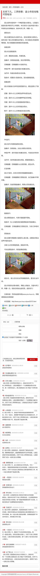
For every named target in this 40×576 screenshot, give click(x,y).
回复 (35, 366)
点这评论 (34, 18)
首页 (10, 7)
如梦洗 (7, 448)
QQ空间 (12, 305)
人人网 (31, 305)
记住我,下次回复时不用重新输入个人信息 (16, 337)
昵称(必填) (21, 326)
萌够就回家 (9, 462)
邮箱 (19, 330)
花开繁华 (8, 365)
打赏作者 (17, 322)
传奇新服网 (16, 7)
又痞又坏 (9, 507)
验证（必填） (22, 340)
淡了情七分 (9, 552)
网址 (19, 334)
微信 (5, 308)
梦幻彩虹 (9, 493)
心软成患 (8, 410)
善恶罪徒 (8, 432)
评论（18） (6, 322)
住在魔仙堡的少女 (10, 373)
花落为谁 (9, 485)
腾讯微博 (25, 305)
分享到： (6, 305)
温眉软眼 (8, 425)
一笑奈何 (8, 477)
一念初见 (9, 530)
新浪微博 (19, 305)
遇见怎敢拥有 (10, 544)
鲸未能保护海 (9, 395)
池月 (6, 440)
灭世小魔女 (8, 381)
